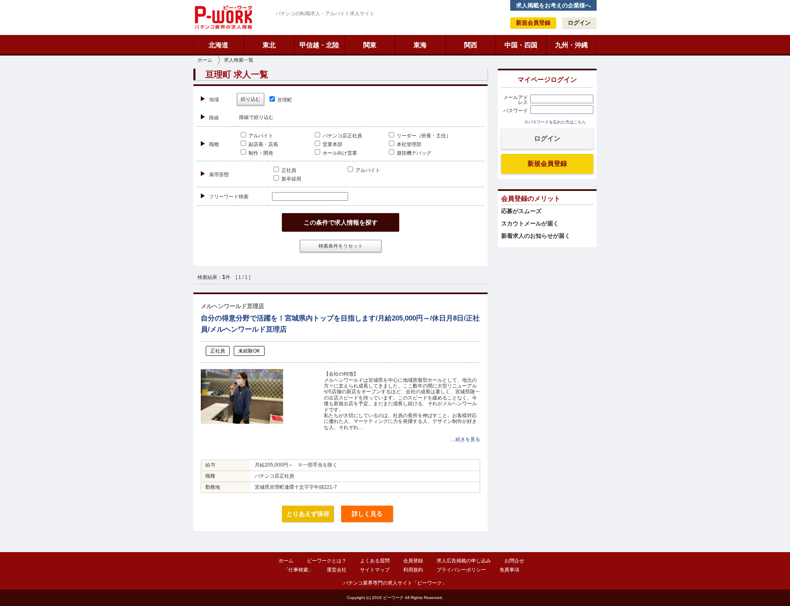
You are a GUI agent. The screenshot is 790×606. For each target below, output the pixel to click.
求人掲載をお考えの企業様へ (553, 5)
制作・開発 (260, 153)
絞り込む (250, 99)
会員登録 (413, 561)
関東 (369, 45)
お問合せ (514, 561)
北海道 (218, 45)
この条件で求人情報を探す (341, 222)
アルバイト (260, 136)
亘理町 (284, 100)
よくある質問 (375, 561)
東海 (420, 45)
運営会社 (336, 570)
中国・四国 (520, 45)
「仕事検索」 (298, 570)
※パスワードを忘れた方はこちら (555, 122)
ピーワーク (223, 17)
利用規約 (413, 570)
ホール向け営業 (339, 153)
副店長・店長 (262, 144)
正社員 (288, 170)
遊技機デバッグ (413, 153)
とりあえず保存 (308, 513)
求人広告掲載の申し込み (464, 561)
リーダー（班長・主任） (423, 136)
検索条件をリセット (340, 246)
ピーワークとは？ (326, 561)
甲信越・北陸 (319, 45)
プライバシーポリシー (461, 570)
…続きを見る (465, 439)
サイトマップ (375, 570)
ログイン (579, 22)
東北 (269, 45)
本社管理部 (408, 144)
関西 (470, 45)
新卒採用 (290, 179)
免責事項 (509, 570)
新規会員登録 (533, 22)
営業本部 (331, 144)
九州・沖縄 (571, 45)
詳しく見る (367, 513)
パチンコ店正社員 (341, 136)
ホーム (205, 60)
